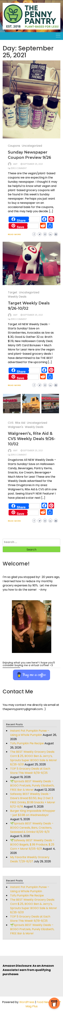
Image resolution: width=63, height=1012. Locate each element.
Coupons (14, 146)
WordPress (26, 1002)
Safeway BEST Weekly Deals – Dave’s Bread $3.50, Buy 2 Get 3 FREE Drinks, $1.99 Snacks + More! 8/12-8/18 (32, 800)
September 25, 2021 (33, 163)
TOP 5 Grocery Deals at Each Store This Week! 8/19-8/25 (30, 771)
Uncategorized (32, 146)
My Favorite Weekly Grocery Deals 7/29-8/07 (29, 859)
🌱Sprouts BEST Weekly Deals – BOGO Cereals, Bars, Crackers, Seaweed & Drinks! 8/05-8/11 (31, 827)
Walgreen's (15, 427)
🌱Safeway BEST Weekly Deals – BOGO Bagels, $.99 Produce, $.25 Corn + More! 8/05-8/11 (32, 844)
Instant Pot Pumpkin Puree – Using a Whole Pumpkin (29, 733)
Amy (15, 163)
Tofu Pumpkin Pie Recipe (27, 743)
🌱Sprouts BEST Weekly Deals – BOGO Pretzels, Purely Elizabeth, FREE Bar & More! (32, 785)
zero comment (18, 168)
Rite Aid (20, 423)
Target (12, 292)
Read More (14, 234)
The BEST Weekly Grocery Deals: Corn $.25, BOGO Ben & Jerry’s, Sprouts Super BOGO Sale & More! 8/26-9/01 (33, 758)
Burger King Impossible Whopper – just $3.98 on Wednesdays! (32, 813)
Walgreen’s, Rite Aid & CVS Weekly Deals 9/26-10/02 (31, 438)
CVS (10, 423)
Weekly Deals (17, 297)
